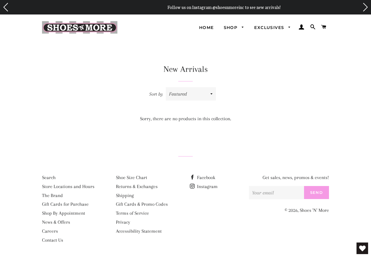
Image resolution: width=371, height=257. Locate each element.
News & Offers (56, 222)
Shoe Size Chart (131, 177)
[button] (5, 7)
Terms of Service (132, 213)
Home (206, 27)
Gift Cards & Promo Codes (142, 204)
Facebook (205, 177)
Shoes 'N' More (314, 210)
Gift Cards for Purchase (65, 204)
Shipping (125, 195)
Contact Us (52, 240)
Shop (231, 27)
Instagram (207, 186)
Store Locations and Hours (68, 186)
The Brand (52, 195)
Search (49, 177)
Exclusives (269, 27)
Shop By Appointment (63, 213)
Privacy (123, 222)
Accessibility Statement (139, 231)
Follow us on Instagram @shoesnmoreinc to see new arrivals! (196, 7)
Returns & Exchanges (137, 186)
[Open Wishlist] (362, 248)
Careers (50, 231)
